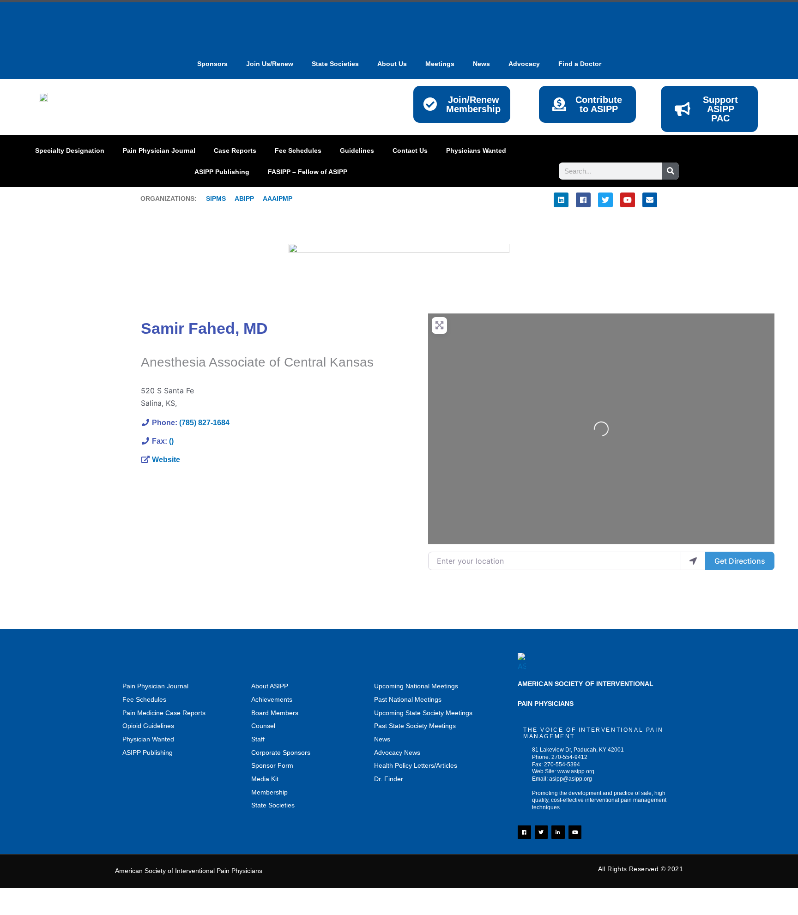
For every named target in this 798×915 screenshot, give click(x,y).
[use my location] (693, 561)
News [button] (481, 63)
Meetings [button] (439, 63)
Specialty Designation (69, 150)
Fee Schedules (298, 150)
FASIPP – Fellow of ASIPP (307, 171)
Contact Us (410, 150)
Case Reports (235, 150)
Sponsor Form (272, 765)
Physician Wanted (148, 739)
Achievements (271, 699)
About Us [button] (392, 63)
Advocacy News (397, 752)
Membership (269, 792)
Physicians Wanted (476, 150)
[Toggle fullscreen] (57, 897)
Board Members (274, 712)
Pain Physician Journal (159, 150)
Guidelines (357, 150)
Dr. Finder (388, 779)
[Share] (97, 897)
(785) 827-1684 (204, 423)
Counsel (263, 725)
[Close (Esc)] (136, 897)
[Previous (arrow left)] (18, 910)
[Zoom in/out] (18, 897)
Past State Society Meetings (415, 725)
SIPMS (211, 198)
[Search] (670, 171)
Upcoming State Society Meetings (423, 712)
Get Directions (739, 561)
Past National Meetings (407, 699)
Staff (258, 739)
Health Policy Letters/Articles (415, 765)
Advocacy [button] (524, 63)
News (382, 739)
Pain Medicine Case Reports (164, 712)
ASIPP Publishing (221, 171)
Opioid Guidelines (148, 725)
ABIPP (244, 198)
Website (166, 460)
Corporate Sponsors (280, 752)
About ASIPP (269, 686)
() (171, 441)
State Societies (335, 63)
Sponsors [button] (212, 63)
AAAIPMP (277, 198)
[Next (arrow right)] (57, 910)
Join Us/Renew (269, 63)
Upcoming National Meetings (416, 686)
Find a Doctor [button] (579, 63)
